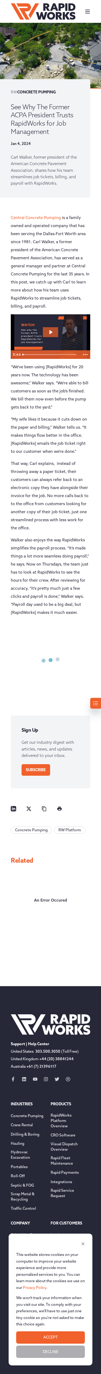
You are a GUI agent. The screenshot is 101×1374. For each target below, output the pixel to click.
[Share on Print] (59, 808)
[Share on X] (29, 808)
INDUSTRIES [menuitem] (22, 1104)
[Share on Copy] (44, 808)
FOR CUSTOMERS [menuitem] (66, 1223)
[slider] (50, 354)
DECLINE (50, 1351)
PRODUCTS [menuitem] (61, 1104)
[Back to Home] (43, 11)
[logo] (50, 1024)
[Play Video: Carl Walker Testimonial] (50, 332)
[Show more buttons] (85, 354)
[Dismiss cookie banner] (83, 1244)
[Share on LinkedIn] (13, 808)
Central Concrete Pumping (36, 217)
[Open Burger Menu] (87, 11)
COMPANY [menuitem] (20, 1223)
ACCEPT (50, 1337)
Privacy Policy (34, 1287)
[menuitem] (27, 1115)
